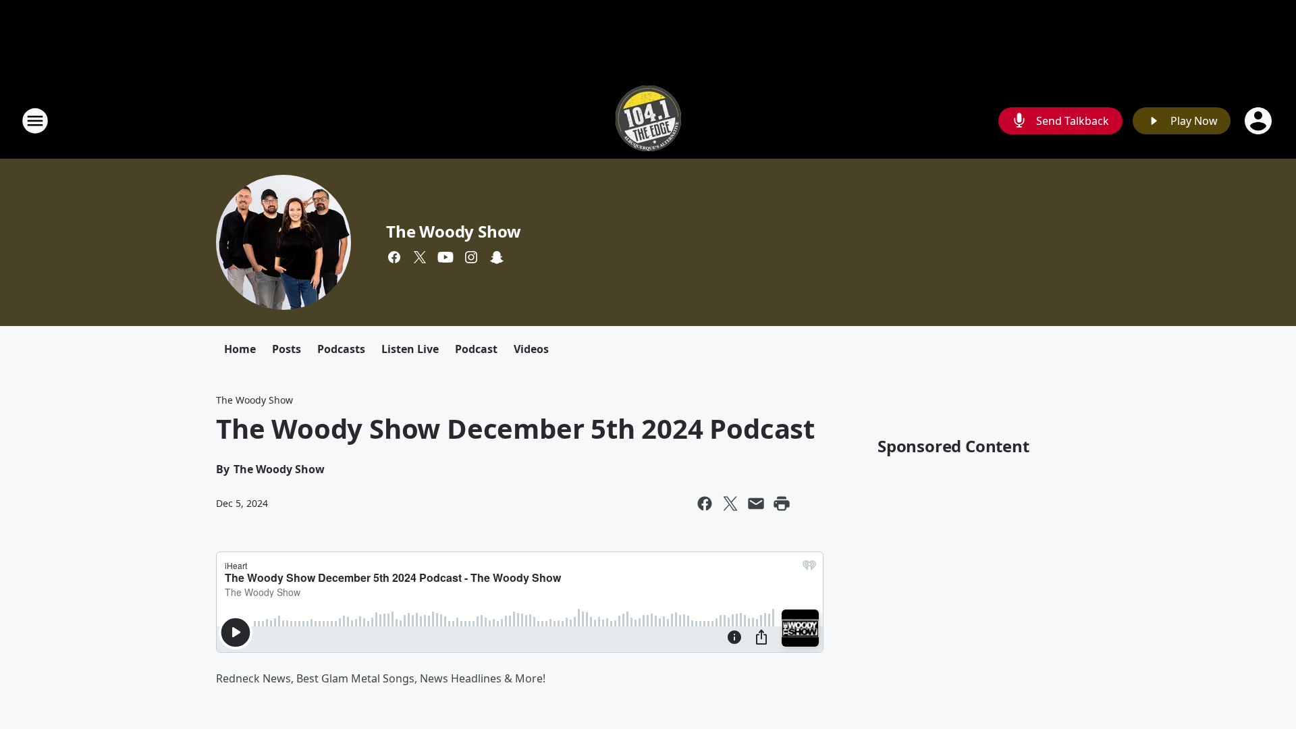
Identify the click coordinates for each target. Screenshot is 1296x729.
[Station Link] (648, 120)
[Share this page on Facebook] (704, 503)
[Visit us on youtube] (445, 257)
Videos (531, 349)
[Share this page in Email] (756, 503)
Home (240, 349)
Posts (286, 349)
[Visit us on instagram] (471, 257)
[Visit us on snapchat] (497, 257)
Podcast (476, 349)
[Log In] (1259, 120)
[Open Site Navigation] (35, 120)
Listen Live (410, 349)
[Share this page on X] (730, 503)
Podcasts (341, 349)
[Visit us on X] (420, 257)
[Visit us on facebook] (394, 257)
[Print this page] (781, 503)
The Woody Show (453, 231)
